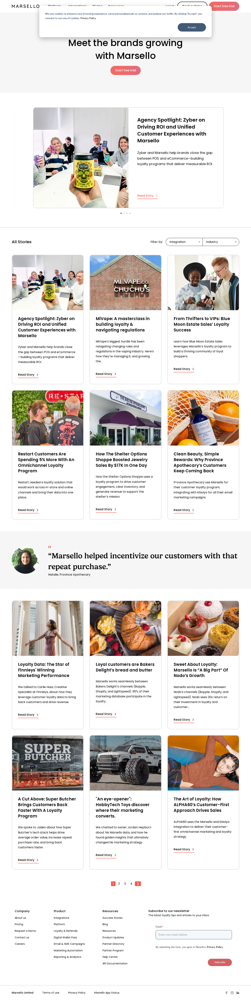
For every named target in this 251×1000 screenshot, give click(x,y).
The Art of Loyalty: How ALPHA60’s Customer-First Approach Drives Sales (201, 804)
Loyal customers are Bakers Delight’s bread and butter (125, 667)
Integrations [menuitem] (61, 918)
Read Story (145, 196)
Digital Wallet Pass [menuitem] (65, 937)
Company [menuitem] (22, 911)
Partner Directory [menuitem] (113, 944)
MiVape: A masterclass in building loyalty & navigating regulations (123, 324)
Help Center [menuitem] (110, 957)
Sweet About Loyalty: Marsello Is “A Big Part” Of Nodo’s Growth (201, 670)
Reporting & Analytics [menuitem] (67, 957)
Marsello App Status (106, 992)
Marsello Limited (22, 992)
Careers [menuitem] (20, 944)
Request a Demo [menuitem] (25, 931)
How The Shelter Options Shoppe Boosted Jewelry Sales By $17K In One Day (122, 459)
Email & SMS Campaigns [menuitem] (69, 944)
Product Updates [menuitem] (113, 937)
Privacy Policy (88, 18)
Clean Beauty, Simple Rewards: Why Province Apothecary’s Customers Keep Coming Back (200, 462)
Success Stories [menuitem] (113, 918)
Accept (192, 27)
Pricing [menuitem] (19, 924)
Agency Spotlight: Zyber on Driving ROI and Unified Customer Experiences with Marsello (171, 130)
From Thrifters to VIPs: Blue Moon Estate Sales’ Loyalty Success (202, 324)
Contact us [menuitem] (22, 937)
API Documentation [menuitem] (115, 963)
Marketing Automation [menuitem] (68, 950)
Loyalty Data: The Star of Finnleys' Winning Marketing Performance (43, 670)
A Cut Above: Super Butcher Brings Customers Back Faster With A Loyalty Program (47, 807)
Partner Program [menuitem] (113, 950)
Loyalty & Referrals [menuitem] (66, 931)
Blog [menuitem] (105, 924)
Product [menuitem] (60, 911)
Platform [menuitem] (59, 924)
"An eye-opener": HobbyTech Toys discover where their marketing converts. (123, 807)
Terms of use (50, 992)
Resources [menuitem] (110, 911)
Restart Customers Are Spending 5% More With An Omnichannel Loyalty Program (46, 462)
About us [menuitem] (20, 918)
